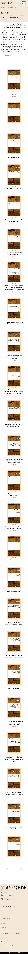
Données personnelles (7, 942)
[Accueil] (6, 3)
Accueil (2, 7)
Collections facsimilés (9, 7)
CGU (2, 943)
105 (14, 868)
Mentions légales (5, 940)
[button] (7, 55)
